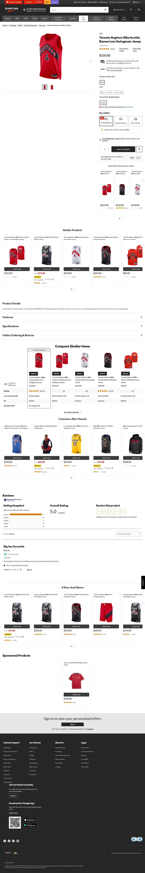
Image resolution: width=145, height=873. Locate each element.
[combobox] (130, 534)
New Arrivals (123, 18)
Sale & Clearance (111, 18)
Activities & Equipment (58, 18)
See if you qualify (116, 70)
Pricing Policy (85, 763)
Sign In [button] (137, 2)
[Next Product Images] (90, 61)
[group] (46, 276)
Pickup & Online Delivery (10, 751)
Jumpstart (58, 767)
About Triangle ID (60, 759)
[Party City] (55, 2)
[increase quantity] (108, 149)
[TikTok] (9, 841)
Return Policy (85, 767)
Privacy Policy (85, 747)
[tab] (106, 121)
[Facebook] (4, 841)
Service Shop (7, 755)
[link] (108, 49)
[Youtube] (17, 841)
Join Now (90, 729)
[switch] (7, 384)
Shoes (35, 18)
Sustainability (59, 763)
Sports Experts (33, 767)
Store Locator (7, 767)
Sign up (13, 796)
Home (5, 25)
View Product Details (123, 50)
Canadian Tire (33, 747)
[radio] (102, 82)
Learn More (13, 813)
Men (17, 18)
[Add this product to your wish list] (139, 149)
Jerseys (42, 25)
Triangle (31, 755)
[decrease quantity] (101, 149)
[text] (107, 208)
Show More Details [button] (71, 412)
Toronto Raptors (30, 25)
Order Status (120, 10)
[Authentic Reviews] (13, 500)
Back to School (136, 18)
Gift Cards (6, 770)
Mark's (31, 751)
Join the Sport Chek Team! (62, 755)
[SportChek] (39, 2)
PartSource (32, 759)
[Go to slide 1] (44, 87)
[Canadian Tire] (29, 2)
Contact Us (6, 774)
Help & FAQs (7, 763)
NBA (20, 25)
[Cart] (139, 10)
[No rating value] (57, 391)
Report (29, 569)
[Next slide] (143, 180)
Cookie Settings (7, 782)
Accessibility (84, 759)
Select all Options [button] (123, 149)
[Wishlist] (131, 10)
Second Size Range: (106, 97)
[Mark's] (47, 2)
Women (7, 18)
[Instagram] (13, 841)
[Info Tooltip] (106, 141)
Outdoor (73, 18)
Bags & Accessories (96, 18)
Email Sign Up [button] (94, 2)
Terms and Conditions (87, 751)
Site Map (83, 755)
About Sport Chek (60, 747)
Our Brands (58, 751)
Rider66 (7, 550)
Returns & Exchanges (9, 759)
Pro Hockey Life (33, 763)
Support (105, 2)
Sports (44, 18)
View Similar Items (137, 50)
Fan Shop (83, 18)
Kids (25, 18)
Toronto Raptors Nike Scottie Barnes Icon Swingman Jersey (120, 39)
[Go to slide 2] (51, 87)
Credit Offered (81, 2)
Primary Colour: (105, 76)
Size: (101, 87)
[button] (105, 10)
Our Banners (33, 774)
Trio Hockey (32, 770)
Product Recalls (7, 778)
